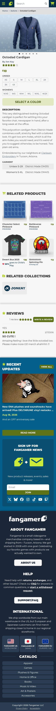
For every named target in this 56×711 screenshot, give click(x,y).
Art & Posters (28, 691)
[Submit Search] (46, 3)
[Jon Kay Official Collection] (14, 288)
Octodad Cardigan (16, 57)
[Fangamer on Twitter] (9, 499)
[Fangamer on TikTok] (34, 499)
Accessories (28, 695)
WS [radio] (14, 93)
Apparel (28, 663)
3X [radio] (6, 84)
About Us (28, 562)
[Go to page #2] (23, 53)
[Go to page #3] (26, 53)
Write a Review (43, 319)
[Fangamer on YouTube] (40, 499)
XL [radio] (37, 79)
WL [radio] (29, 93)
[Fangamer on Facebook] (22, 499)
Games (28, 667)
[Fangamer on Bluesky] (16, 499)
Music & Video (28, 686)
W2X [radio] (44, 93)
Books (28, 681)
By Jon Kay (8, 61)
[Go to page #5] (33, 53)
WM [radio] (21, 93)
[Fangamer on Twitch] (46, 499)
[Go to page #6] (36, 53)
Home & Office (28, 677)
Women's (7, 89)
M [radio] (21, 79)
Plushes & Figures (28, 672)
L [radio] (29, 79)
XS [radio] (6, 79)
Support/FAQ (28, 600)
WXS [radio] (5, 93)
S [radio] (13, 79)
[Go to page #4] (29, 53)
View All (46, 366)
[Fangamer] (10, 3)
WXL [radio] (37, 93)
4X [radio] (13, 84)
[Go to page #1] (19, 53)
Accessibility (35, 708)
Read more (28, 432)
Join (28, 492)
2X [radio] (45, 79)
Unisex (6, 76)
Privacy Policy (22, 708)
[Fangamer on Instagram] (28, 499)
